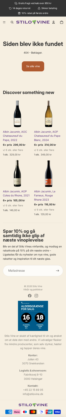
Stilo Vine (37, 286)
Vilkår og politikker (33, 289)
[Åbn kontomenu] (54, 22)
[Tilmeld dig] (57, 271)
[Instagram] (36, 295)
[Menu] (4, 22)
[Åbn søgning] (12, 22)
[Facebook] (29, 295)
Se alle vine (33, 66)
